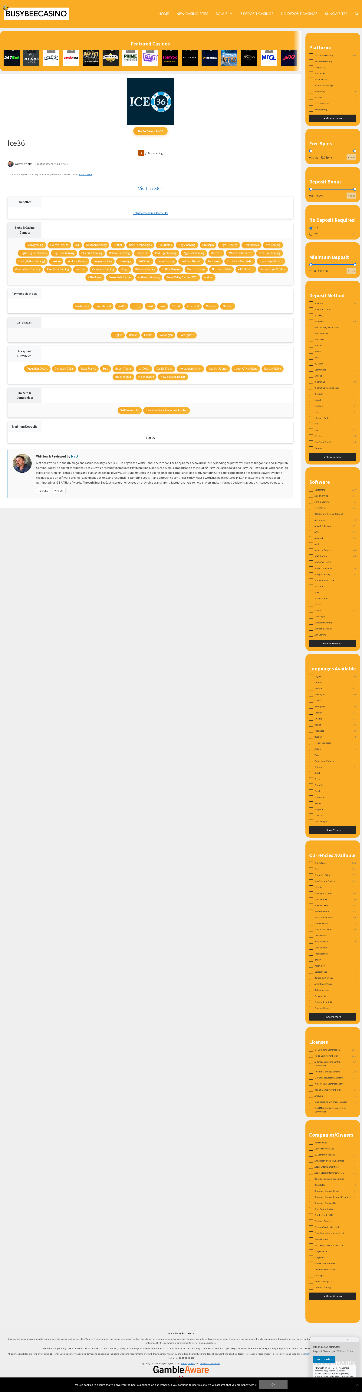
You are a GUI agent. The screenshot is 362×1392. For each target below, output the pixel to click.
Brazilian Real (123, 376)
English (118, 335)
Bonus (222, 14)
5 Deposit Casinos (256, 14)
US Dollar (144, 368)
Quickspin (208, 245)
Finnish (148, 335)
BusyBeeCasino (36, 14)
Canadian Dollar (64, 368)
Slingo (124, 269)
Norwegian (166, 335)
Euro (105, 368)
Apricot (208, 277)
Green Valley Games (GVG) (181, 277)
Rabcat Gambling (119, 253)
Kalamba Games (145, 269)
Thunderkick (251, 245)
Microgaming (35, 245)
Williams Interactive (240, 253)
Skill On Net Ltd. (129, 410)
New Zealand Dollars (173, 376)
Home (164, 14)
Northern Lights (221, 269)
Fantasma (214, 261)
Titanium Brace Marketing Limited (166, 410)
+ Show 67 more (333, 457)
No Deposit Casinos (299, 14)
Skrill (150, 306)
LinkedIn (43, 491)
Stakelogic (125, 261)
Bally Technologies (140, 245)
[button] (356, 14)
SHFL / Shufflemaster (240, 261)
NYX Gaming (273, 245)
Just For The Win (191, 261)
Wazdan (80, 269)
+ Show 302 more (332, 643)
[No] (357, 1385)
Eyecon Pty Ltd (59, 245)
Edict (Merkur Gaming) (31, 261)
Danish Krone (164, 368)
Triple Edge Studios (271, 261)
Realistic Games (77, 261)
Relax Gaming (166, 261)
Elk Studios (165, 245)
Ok (273, 1385)
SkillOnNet (144, 261)
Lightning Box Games (34, 253)
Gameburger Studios (272, 269)
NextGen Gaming (96, 245)
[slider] (310, 151)
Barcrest (216, 253)
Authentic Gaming (149, 277)
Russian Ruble (272, 368)
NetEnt (118, 245)
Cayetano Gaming (103, 269)
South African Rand (245, 368)
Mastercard (82, 306)
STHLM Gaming (171, 269)
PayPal (122, 306)
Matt (31, 164)
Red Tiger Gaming (166, 253)
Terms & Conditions (210, 1363)
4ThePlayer (95, 277)
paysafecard (103, 306)
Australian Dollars (37, 368)
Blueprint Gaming (91, 253)
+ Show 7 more (332, 830)
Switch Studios (196, 269)
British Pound (123, 368)
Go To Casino (324, 1359)
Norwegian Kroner (190, 368)
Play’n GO (142, 253)
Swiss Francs (88, 368)
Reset (351, 157)
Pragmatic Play (103, 261)
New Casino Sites (192, 14)
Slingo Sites (336, 14)
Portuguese (186, 335)
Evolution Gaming (269, 253)
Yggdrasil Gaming (193, 253)
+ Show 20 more (333, 118)
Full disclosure (85, 174)
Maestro (211, 306)
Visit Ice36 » (150, 188)
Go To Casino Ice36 (150, 131)
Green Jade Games (120, 277)
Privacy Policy (188, 1363)
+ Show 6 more (332, 1016)
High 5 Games (229, 245)
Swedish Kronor (217, 368)
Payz (162, 306)
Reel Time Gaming (58, 269)
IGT (77, 245)
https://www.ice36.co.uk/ (150, 213)
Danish (133, 335)
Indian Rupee (146, 376)
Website (58, 491)
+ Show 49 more (333, 1296)
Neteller (227, 306)
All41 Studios (246, 269)
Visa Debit (193, 306)
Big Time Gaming (64, 253)
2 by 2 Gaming (187, 245)
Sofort (176, 306)
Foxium (56, 261)
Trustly (136, 306)
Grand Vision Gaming (27, 269)
